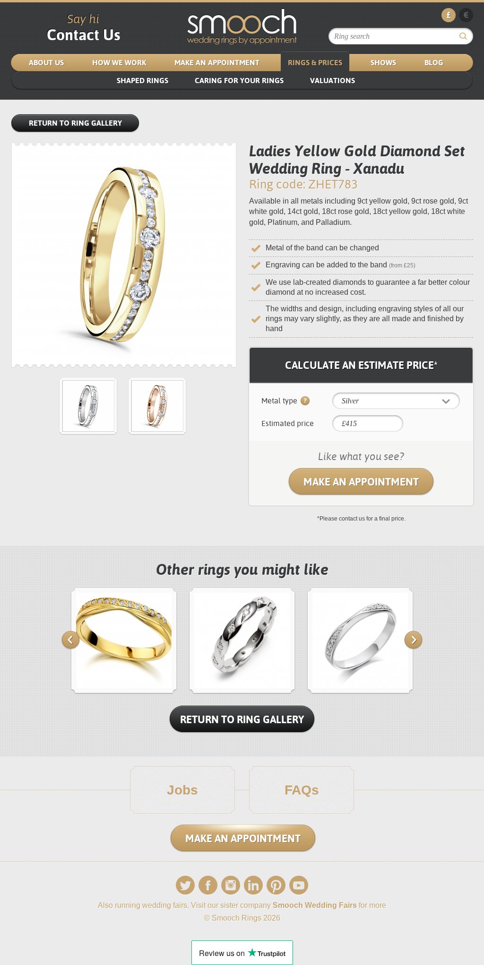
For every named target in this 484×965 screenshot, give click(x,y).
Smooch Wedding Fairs (315, 905)
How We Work (119, 62)
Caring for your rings (239, 80)
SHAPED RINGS (142, 80)
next (413, 639)
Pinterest (276, 885)
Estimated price (287, 423)
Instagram (230, 885)
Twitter (185, 885)
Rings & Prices (315, 62)
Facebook (208, 885)
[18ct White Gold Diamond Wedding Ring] (242, 692)
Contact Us (83, 34)
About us (46, 62)
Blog (433, 62)
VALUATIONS (332, 80)
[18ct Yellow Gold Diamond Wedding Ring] (123, 692)
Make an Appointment (216, 62)
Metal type (280, 400)
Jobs (182, 790)
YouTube (298, 885)
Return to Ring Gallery (75, 123)
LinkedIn (253, 885)
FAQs (302, 790)
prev (70, 639)
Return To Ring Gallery (242, 719)
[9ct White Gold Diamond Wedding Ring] (360, 692)
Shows (383, 62)
